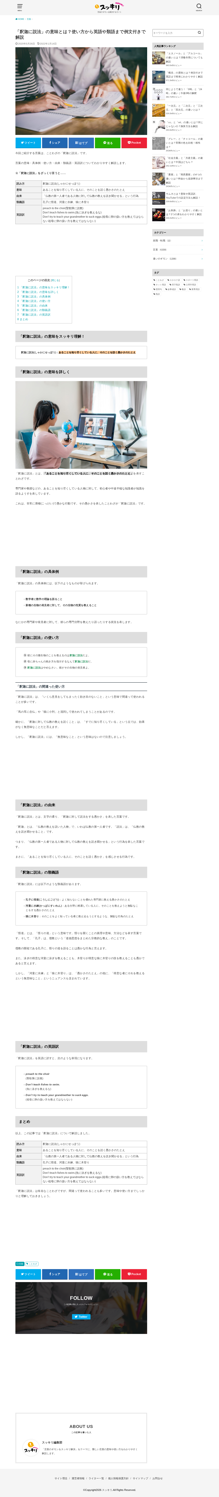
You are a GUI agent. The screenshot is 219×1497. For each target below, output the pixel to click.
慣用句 (159, 289)
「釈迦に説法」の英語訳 (33, 314)
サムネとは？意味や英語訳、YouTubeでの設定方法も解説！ (183, 195)
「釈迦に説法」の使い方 (33, 301)
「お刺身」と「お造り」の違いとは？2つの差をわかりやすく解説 (184, 212)
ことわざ (33, 1264)
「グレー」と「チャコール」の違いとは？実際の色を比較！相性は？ (184, 142)
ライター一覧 (96, 1478)
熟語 (158, 294)
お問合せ (157, 1478)
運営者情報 (78, 1478)
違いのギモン (164, 258)
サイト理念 (61, 1478)
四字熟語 (176, 285)
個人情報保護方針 (118, 1478)
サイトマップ (140, 1478)
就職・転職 (161, 240)
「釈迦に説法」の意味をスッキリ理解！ (43, 287)
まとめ (22, 319)
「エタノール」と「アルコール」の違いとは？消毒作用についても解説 (184, 57)
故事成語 (172, 289)
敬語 (184, 289)
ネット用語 (161, 285)
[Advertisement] (81, 252)
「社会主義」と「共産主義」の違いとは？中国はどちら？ (184, 160)
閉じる (55, 280)
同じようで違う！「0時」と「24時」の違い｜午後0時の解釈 (184, 91)
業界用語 (195, 289)
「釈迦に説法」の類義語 (33, 310)
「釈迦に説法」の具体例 (33, 296)
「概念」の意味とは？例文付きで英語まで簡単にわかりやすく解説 (184, 74)
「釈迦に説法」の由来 (32, 305)
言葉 (21, 1264)
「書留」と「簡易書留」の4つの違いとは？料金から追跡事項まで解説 (184, 178)
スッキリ (107, 1490)
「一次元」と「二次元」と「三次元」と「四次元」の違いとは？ (184, 107)
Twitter (83, 1316)
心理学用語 (191, 285)
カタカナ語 (175, 280)
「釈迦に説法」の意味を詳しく (38, 291)
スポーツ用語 (192, 280)
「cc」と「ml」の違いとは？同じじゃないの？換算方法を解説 (184, 124)
